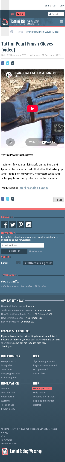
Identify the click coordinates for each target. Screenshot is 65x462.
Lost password (40, 369)
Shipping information (43, 400)
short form (6, 343)
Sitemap (37, 405)
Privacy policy (8, 409)
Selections (6, 369)
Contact (5, 256)
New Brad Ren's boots (12, 306)
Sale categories (9, 377)
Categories (6, 365)
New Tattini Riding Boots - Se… (16, 314)
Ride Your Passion (10, 321)
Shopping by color (10, 373)
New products (8, 361)
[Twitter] (8, 63)
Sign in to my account (44, 361)
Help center (39, 392)
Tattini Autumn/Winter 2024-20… (17, 310)
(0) (20, 14)
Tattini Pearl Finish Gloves (33, 187)
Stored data (39, 373)
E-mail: (4, 263)
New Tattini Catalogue (12, 318)
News (20, 32)
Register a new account (45, 365)
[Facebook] (3, 63)
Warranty (5, 400)
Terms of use (7, 405)
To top (58, 199)
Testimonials (8, 275)
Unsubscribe (35, 251)
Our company (8, 392)
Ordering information (43, 396)
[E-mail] (13, 63)
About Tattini (7, 396)
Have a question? (42, 388)
